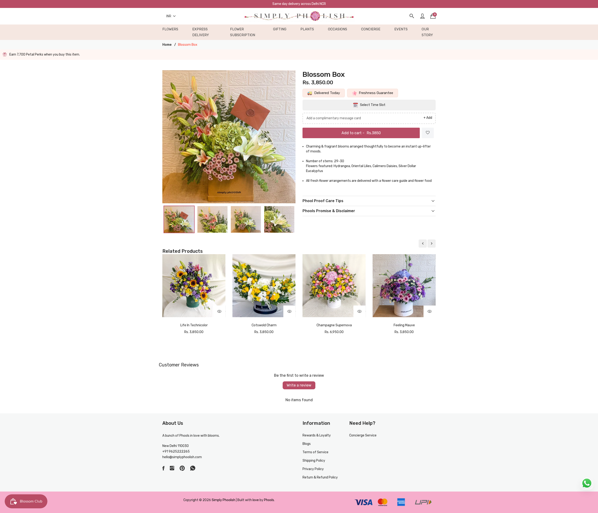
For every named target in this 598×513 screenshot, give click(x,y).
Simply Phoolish (224, 500)
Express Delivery (200, 32)
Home (166, 45)
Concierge (370, 29)
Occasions (337, 29)
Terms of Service (315, 452)
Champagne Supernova (334, 325)
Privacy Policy (313, 469)
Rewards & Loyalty (317, 435)
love (256, 500)
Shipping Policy (314, 461)
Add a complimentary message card (333, 118)
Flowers (170, 29)
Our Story (427, 32)
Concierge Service (363, 435)
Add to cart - (361, 133)
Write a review (299, 385)
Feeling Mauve (404, 325)
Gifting (279, 29)
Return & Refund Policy (320, 477)
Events (401, 29)
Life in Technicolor (194, 325)
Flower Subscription (242, 32)
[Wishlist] (428, 133)
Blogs (307, 444)
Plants (307, 29)
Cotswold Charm (264, 325)
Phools (269, 500)
